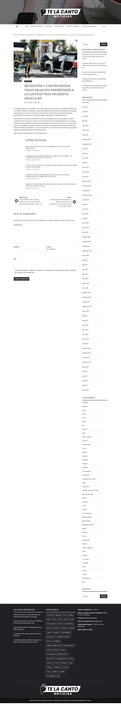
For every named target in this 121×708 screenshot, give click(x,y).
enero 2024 (85, 232)
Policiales (84, 532)
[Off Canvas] (17, 26)
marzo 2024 (85, 223)
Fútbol (84, 483)
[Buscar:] (91, 44)
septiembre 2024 (86, 195)
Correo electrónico (50, 249)
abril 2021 (84, 385)
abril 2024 (84, 218)
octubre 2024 (85, 190)
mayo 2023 (85, 269)
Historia (84, 498)
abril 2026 (84, 121)
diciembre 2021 (86, 348)
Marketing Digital (86, 517)
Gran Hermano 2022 (87, 494)
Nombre (17, 247)
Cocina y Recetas (87, 437)
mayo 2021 (85, 381)
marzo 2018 (85, 390)
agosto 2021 (85, 367)
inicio (27, 26)
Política (84, 536)
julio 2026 (84, 107)
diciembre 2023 (86, 237)
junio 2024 (85, 209)
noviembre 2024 (86, 186)
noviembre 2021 (86, 353)
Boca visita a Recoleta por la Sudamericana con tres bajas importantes (94, 73)
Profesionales (86, 540)
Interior (84, 505)
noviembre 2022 (86, 297)
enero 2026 (85, 135)
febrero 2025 (85, 172)
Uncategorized (86, 578)
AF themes (88, 700)
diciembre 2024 (86, 181)
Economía (85, 456)
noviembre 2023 (86, 241)
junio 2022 (85, 320)
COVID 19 (84, 441)
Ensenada (85, 467)
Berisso (84, 414)
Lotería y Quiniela (72, 26)
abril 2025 (84, 163)
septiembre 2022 (86, 306)
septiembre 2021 (86, 362)
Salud (83, 551)
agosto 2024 (85, 200)
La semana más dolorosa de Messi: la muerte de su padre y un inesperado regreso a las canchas (94, 88)
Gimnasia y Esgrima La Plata (90, 490)
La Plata (84, 509)
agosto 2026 (85, 102)
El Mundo (84, 463)
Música (84, 528)
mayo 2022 (85, 325)
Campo (84, 418)
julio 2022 (84, 316)
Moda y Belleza (37, 26)
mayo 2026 (85, 116)
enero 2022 (85, 343)
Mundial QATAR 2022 (88, 525)
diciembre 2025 (86, 139)
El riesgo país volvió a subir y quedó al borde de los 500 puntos (94, 80)
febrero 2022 (85, 339)
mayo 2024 (85, 214)
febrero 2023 (85, 283)
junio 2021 (85, 376)
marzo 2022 (85, 334)
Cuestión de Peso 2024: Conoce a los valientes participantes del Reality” (31, 201)
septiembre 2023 (86, 251)
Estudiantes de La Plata (30, 133)
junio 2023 (85, 265)
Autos (84, 410)
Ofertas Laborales (89, 26)
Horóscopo (59, 26)
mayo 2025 (85, 158)
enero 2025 (85, 176)
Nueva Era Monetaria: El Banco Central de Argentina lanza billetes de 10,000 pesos (60, 202)
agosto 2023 (85, 255)
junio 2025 (85, 153)
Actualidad (85, 402)
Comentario (18, 225)
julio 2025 (84, 149)
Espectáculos (86, 475)
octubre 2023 (85, 246)
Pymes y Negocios (87, 548)
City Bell (84, 429)
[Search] (104, 26)
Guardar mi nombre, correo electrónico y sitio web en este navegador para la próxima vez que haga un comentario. (45, 271)
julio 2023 (84, 260)
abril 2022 (84, 330)
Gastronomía (85, 486)
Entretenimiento (86, 471)
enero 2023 (85, 288)
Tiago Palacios (42, 133)
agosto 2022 (85, 311)
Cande (29, 150)
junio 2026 (85, 111)
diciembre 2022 (86, 292)
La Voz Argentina (87, 513)
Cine (83, 425)
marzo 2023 (85, 278)
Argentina (84, 406)
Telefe (84, 567)
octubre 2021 (85, 357)
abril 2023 (84, 274)
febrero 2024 (85, 227)
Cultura (84, 448)
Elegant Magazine (79, 700)
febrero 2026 (85, 130)
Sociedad (48, 26)
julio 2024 (84, 204)
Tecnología (85, 563)
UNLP (83, 582)
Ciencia (84, 421)
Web (15, 259)
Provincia (84, 544)
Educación (85, 460)
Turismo (84, 574)
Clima (83, 433)
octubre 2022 (85, 302)
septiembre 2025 (86, 144)
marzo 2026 (85, 125)
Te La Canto (29, 102)
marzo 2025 (85, 167)
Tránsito (84, 570)
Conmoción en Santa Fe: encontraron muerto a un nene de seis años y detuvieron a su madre (94, 56)
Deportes (28, 81)
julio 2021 (84, 371)
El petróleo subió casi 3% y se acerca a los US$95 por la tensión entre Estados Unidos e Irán (94, 65)
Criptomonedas (86, 444)
